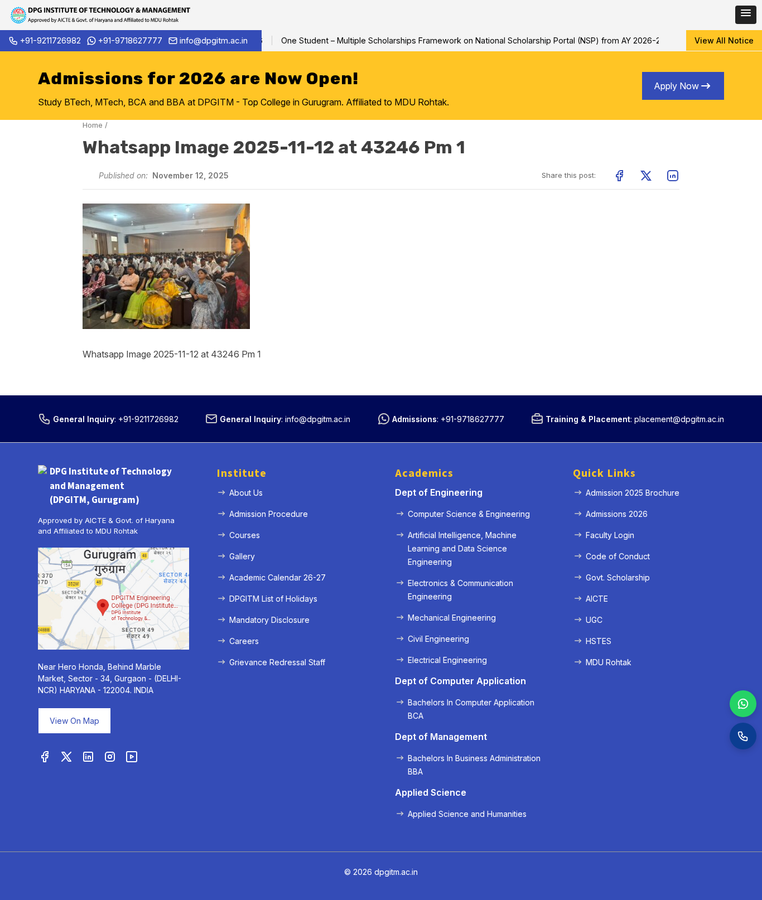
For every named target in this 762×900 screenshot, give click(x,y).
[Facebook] (44, 757)
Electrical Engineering (447, 660)
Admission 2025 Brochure (632, 492)
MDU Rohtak (608, 662)
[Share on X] (646, 175)
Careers (244, 641)
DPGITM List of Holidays (273, 598)
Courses (244, 535)
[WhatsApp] (743, 703)
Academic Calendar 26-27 (277, 577)
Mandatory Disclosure (269, 620)
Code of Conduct (618, 556)
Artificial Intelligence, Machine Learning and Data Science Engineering (462, 548)
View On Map (74, 720)
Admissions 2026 (617, 514)
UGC (594, 620)
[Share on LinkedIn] (672, 175)
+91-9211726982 (50, 40)
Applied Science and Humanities (467, 814)
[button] (745, 15)
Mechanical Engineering (452, 617)
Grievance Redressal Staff (277, 662)
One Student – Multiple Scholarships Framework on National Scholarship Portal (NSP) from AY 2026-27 (461, 40)
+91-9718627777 (130, 40)
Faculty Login (610, 535)
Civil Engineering (438, 638)
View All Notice (724, 40)
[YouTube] (131, 757)
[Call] (743, 736)
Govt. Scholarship (618, 577)
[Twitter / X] (66, 757)
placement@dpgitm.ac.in (679, 419)
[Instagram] (110, 757)
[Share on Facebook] (619, 175)
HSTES (598, 641)
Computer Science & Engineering (469, 514)
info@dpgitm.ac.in (214, 40)
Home (93, 124)
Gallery (242, 556)
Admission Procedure (268, 514)
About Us (246, 492)
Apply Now (676, 85)
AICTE (597, 598)
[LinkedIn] (88, 757)
